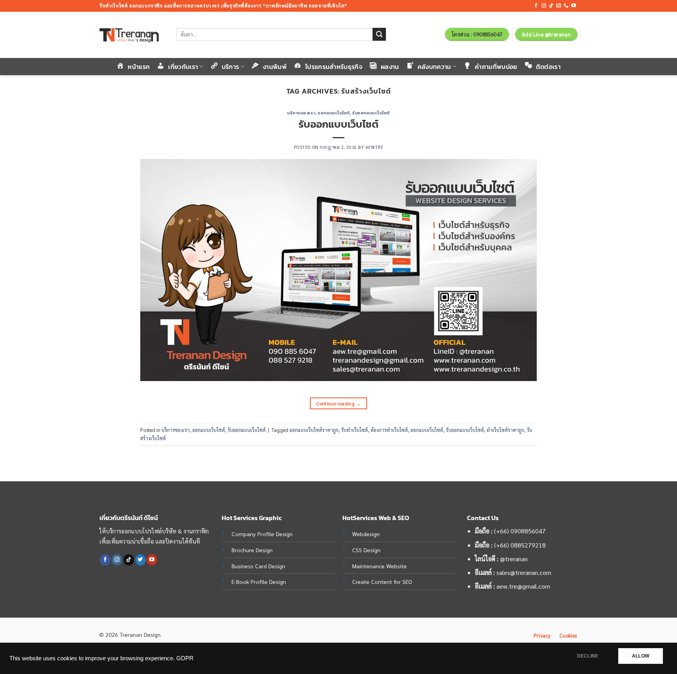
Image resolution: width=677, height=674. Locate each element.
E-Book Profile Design (259, 581)
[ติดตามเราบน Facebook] (536, 6)
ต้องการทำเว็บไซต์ (389, 429)
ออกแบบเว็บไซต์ (334, 113)
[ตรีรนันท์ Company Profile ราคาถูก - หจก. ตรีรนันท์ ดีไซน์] (132, 35)
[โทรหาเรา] (566, 6)
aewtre (374, 147)
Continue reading (338, 403)
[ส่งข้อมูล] (379, 34)
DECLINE (587, 656)
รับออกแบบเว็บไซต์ (371, 113)
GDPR (185, 658)
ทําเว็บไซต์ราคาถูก (505, 429)
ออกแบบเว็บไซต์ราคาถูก (314, 429)
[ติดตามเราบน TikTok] (551, 6)
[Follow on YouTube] (573, 6)
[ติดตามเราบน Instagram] (543, 6)
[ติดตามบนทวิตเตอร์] (140, 559)
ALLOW (640, 656)
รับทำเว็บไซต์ (354, 429)
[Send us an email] (558, 6)
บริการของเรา (301, 113)
